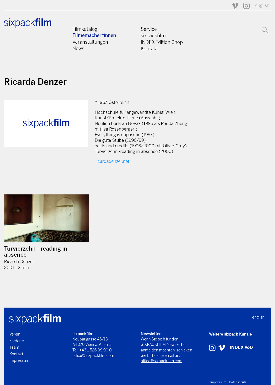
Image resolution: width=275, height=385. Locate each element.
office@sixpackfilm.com (93, 355)
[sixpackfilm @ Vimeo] (233, 5)
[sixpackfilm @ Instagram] (244, 5)
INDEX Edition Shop (162, 42)
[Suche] (265, 30)
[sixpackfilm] (35, 318)
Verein (14, 334)
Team (14, 347)
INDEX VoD (241, 347)
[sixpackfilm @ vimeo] (221, 347)
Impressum (19, 360)
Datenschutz (237, 382)
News (78, 48)
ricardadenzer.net (112, 161)
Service (149, 29)
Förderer (16, 340)
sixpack (153, 35)
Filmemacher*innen (94, 35)
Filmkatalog (84, 29)
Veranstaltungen (90, 42)
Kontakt (149, 49)
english (262, 5)
